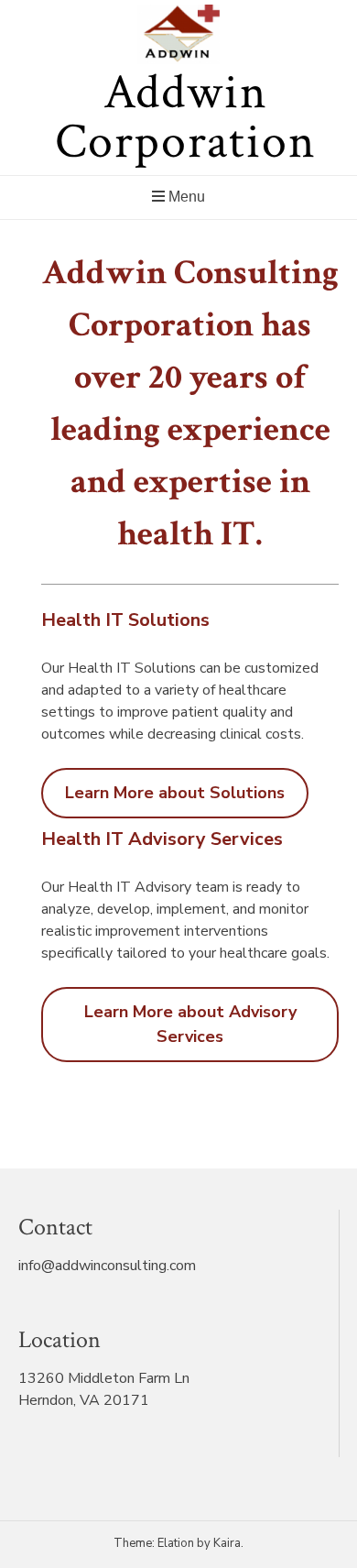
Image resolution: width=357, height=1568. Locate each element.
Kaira (227, 1543)
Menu (185, 196)
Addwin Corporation (186, 117)
